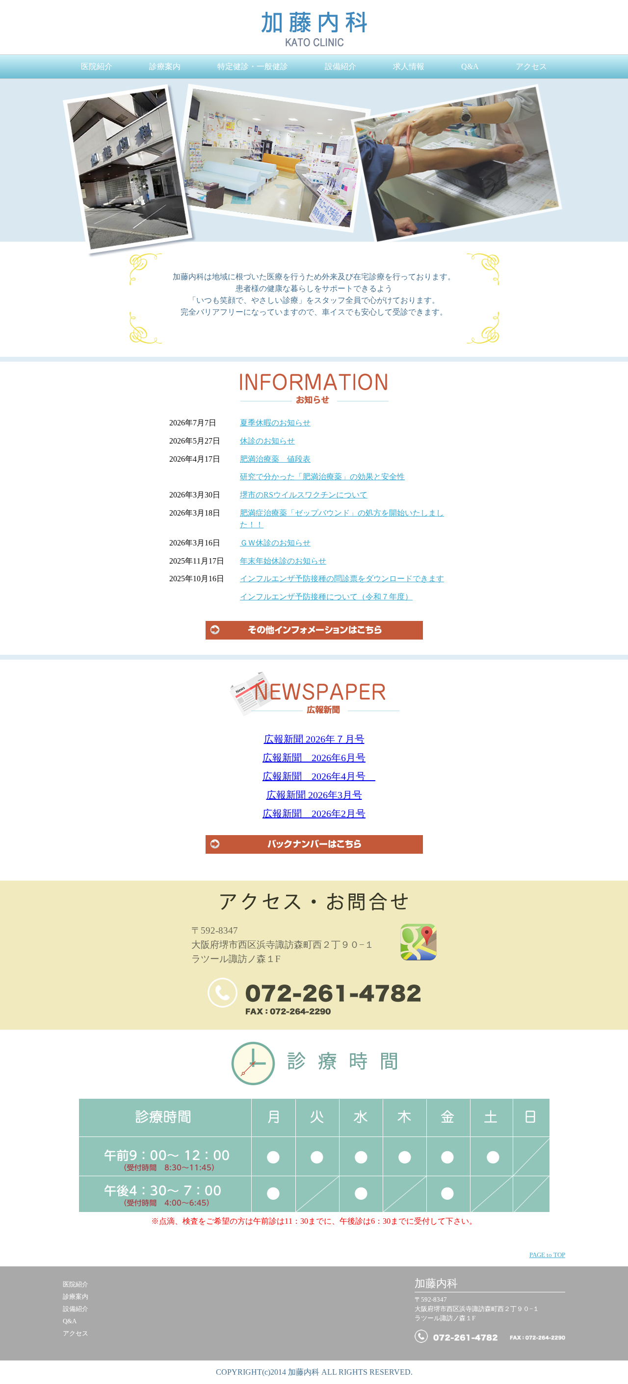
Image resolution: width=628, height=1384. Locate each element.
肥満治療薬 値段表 (275, 459)
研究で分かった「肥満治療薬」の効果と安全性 (322, 476)
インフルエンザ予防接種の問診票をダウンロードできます (342, 578)
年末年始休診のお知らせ (283, 561)
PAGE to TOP (547, 1255)
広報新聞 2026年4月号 (318, 776)
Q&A (470, 66)
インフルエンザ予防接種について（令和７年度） (326, 597)
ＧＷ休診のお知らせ (275, 543)
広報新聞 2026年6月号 (314, 757)
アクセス (531, 66)
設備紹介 (340, 66)
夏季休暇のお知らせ (275, 423)
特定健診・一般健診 (252, 66)
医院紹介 (96, 66)
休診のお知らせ (267, 441)
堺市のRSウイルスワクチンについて (303, 495)
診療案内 (165, 66)
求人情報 (408, 66)
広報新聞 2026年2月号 (314, 813)
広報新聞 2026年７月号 (314, 739)
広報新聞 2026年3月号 (314, 795)
